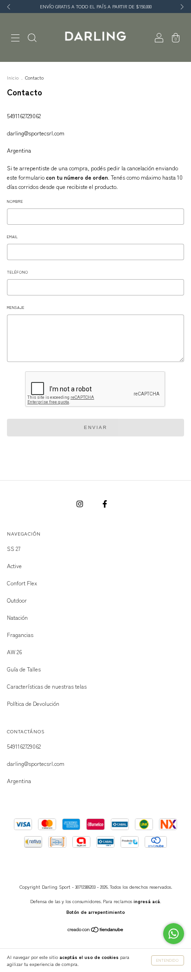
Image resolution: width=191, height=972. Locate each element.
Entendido (167, 960)
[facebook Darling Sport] (104, 503)
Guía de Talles (24, 669)
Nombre (15, 201)
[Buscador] (32, 38)
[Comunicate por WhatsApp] (173, 933)
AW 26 (14, 652)
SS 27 (13, 548)
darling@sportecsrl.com (35, 133)
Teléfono (17, 272)
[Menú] (15, 38)
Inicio (13, 77)
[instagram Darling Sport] (80, 503)
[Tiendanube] (96, 930)
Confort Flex (22, 583)
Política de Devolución (33, 703)
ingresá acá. (147, 901)
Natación (17, 617)
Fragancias (20, 634)
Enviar (95, 427)
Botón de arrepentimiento (95, 911)
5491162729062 (24, 116)
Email (12, 236)
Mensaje (16, 307)
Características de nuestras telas (47, 686)
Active (14, 566)
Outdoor (17, 600)
